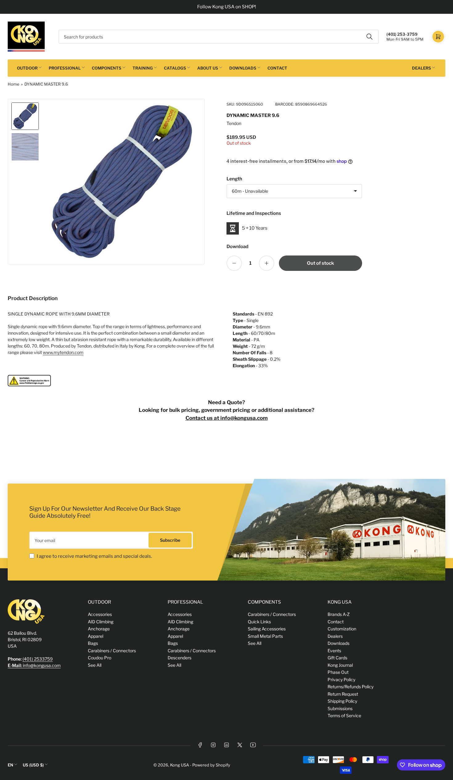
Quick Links (259, 621)
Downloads (242, 68)
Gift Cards (337, 657)
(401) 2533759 (37, 658)
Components (106, 68)
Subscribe (170, 540)
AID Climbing (100, 621)
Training (143, 68)
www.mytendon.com (63, 352)
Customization (342, 628)
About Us (207, 68)
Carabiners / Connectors (112, 650)
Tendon (233, 123)
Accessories (100, 614)
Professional (65, 68)
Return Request (343, 694)
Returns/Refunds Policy (350, 686)
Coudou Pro (99, 657)
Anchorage (99, 628)
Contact (277, 68)
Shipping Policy (342, 701)
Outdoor (27, 68)
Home (13, 84)
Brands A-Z (339, 614)
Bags (93, 643)
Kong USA (179, 764)
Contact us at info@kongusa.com (227, 418)
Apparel (95, 636)
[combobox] (219, 37)
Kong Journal (340, 665)
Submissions (340, 708)
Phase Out (338, 672)
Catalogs (175, 68)
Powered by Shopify (211, 764)
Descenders (179, 657)
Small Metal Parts (265, 636)
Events (334, 650)
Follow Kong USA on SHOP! (226, 7)
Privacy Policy (341, 679)
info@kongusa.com (34, 665)
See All (94, 665)
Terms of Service (344, 715)
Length (234, 179)
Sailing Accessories (267, 628)
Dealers (421, 68)
